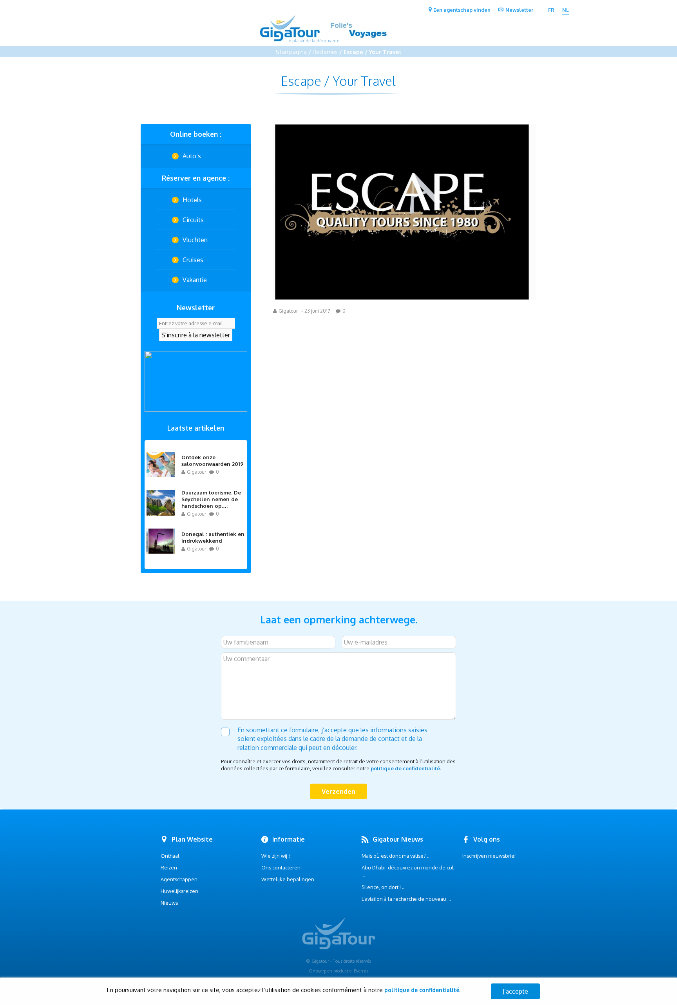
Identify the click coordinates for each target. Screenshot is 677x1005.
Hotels (192, 200)
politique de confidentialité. (406, 768)
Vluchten (195, 240)
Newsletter (519, 10)
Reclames (325, 51)
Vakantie (195, 280)
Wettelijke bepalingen (287, 879)
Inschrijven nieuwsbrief (489, 856)
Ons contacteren (280, 867)
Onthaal (170, 856)
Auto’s (192, 156)
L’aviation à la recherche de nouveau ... (406, 899)
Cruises (193, 260)
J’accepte (515, 991)
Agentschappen (179, 879)
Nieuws (169, 903)
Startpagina (291, 51)
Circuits (193, 220)
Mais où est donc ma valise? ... (396, 856)
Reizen (169, 867)
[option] (196, 381)
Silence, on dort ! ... (383, 887)
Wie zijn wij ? (276, 856)
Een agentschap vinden (462, 10)
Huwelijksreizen (179, 891)
